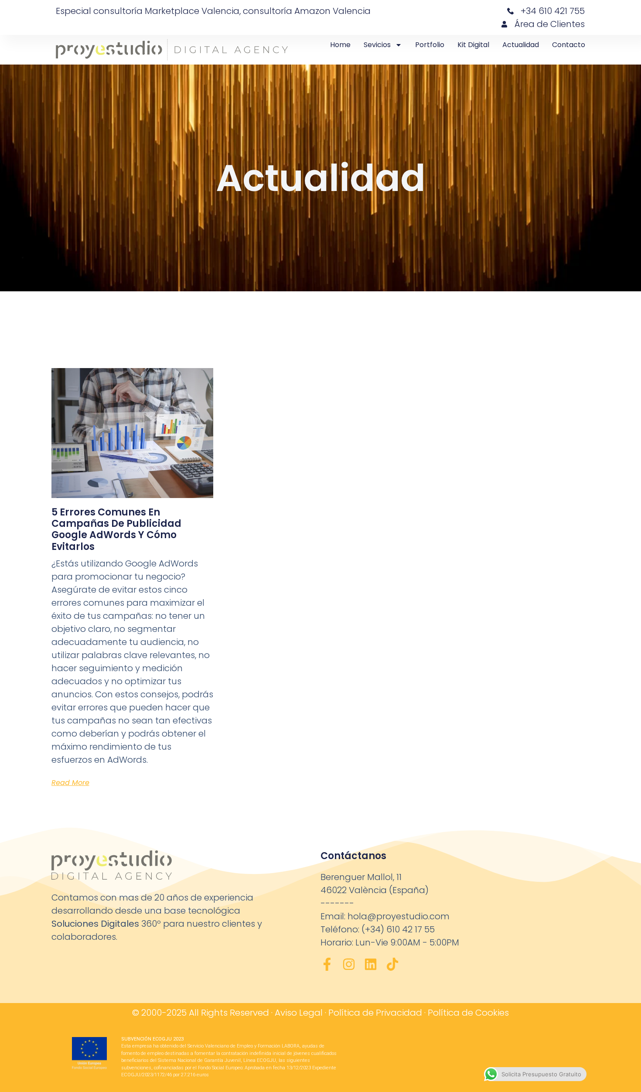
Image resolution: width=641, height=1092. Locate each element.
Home (340, 45)
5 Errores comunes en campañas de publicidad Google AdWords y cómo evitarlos (116, 529)
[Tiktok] (392, 964)
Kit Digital (473, 45)
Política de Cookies (468, 1013)
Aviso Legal (299, 1013)
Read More (70, 783)
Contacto (568, 45)
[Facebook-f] (327, 964)
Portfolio (429, 45)
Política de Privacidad (375, 1013)
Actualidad (520, 45)
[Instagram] (348, 964)
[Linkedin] (370, 964)
